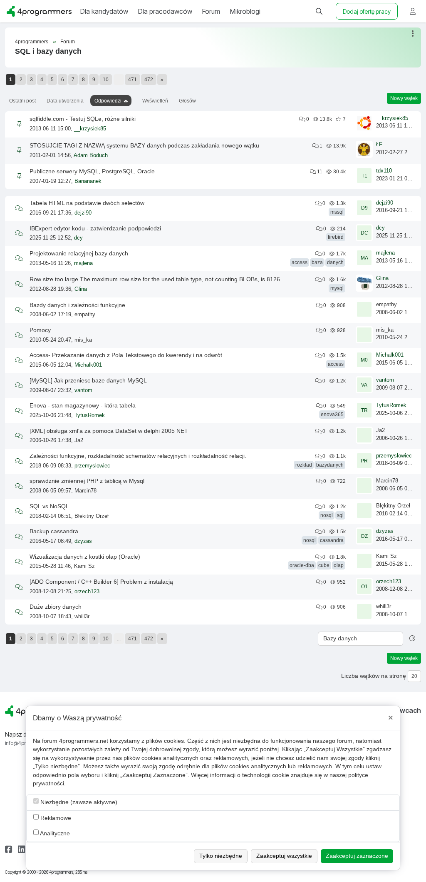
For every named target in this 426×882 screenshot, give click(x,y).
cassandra (332, 540)
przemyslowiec (92, 466)
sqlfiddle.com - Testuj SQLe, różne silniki (83, 118)
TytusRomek (89, 415)
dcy (78, 238)
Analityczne (54, 833)
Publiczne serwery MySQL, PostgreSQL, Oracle (92, 171)
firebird (336, 237)
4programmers (31, 41)
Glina (80, 289)
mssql (337, 212)
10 (106, 79)
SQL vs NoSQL (49, 506)
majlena (83, 263)
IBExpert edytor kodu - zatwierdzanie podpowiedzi (95, 228)
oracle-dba (302, 565)
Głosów (187, 101)
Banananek (88, 181)
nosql (326, 515)
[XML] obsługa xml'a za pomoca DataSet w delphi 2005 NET (109, 430)
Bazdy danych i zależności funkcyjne (77, 305)
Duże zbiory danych (56, 606)
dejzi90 (83, 213)
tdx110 (384, 171)
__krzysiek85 (90, 129)
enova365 (332, 414)
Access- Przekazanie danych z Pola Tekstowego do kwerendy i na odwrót (126, 355)
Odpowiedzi (107, 101)
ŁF (379, 144)
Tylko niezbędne (220, 856)
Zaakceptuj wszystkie (284, 856)
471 (132, 79)
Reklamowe (55, 818)
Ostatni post (22, 101)
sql (340, 515)
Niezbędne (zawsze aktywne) (78, 802)
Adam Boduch (91, 155)
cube (323, 565)
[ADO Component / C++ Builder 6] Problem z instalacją (101, 581)
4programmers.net (83, 741)
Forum (67, 41)
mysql (337, 288)
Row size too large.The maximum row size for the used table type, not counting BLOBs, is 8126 (155, 279)
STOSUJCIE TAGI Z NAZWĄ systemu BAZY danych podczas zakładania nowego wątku (144, 145)
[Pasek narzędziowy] (413, 33)
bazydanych (330, 465)
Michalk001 (88, 365)
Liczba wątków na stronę (373, 676)
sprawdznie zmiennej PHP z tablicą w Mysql (87, 480)
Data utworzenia (65, 101)
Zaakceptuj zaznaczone (357, 856)
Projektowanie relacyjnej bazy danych (79, 253)
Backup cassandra (54, 531)
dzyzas (83, 541)
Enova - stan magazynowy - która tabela (83, 405)
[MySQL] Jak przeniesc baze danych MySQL (88, 380)
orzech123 (86, 592)
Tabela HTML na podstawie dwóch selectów (87, 203)
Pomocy (40, 330)
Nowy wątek (404, 98)
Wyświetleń (155, 101)
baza (317, 262)
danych (335, 262)
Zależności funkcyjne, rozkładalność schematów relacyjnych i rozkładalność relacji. (138, 455)
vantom (83, 390)
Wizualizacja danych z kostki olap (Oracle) (85, 556)
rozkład (303, 465)
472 (148, 79)
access (299, 262)
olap (339, 565)
